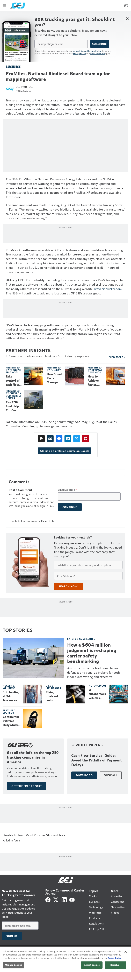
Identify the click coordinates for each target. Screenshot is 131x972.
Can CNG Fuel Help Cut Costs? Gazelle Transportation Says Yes (13, 406)
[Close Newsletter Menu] (127, 18)
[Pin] (85, 438)
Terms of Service (97, 53)
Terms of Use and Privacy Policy (86, 51)
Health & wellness (9, 686)
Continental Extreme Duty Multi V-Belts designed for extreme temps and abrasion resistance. (11, 721)
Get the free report (26, 786)
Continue (69, 507)
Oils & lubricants (53, 686)
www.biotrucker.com (108, 289)
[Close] (125, 951)
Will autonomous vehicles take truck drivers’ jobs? (97, 694)
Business (13, 66)
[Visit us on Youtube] (72, 899)
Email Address (67, 489)
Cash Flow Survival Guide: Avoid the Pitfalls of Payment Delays (96, 760)
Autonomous (97, 685)
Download (84, 775)
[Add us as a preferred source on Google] (50, 438)
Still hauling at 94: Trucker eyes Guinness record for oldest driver (11, 696)
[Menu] (5, 5)
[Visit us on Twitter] (56, 899)
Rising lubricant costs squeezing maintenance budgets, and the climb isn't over (55, 696)
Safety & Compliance (81, 638)
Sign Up (12, 936)
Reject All (115, 964)
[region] (65, 959)
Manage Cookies (13, 964)
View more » (117, 357)
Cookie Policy (114, 958)
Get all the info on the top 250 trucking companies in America (33, 757)
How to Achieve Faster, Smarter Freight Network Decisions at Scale (94, 381)
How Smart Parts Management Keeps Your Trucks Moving (54, 378)
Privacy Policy (79, 53)
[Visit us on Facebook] (47, 899)
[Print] (41, 438)
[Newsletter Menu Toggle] (126, 5)
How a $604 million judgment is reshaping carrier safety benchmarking (91, 653)
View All (110, 775)
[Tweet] (76, 438)
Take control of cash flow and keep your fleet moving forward (13, 381)
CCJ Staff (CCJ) (25, 87)
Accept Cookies (92, 964)
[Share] (59, 438)
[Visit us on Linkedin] (64, 899)
